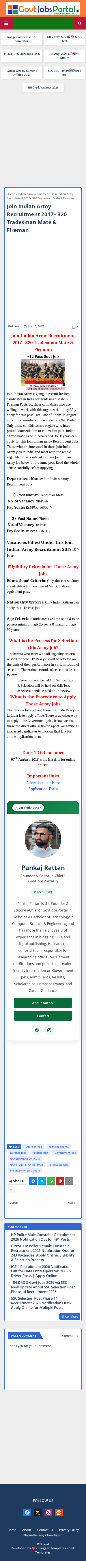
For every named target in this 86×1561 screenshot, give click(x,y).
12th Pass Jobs (33, 1147)
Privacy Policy (69, 1530)
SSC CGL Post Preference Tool (64, 73)
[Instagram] (49, 1030)
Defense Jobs (18, 1153)
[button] (80, 23)
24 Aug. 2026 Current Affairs (64, 56)
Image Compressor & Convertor (21, 39)
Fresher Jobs (40, 1153)
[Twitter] (42, 1181)
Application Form (43, 788)
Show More (70, 1316)
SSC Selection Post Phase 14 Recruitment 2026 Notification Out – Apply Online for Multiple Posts (41, 1303)
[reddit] (59, 1512)
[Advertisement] (43, 139)
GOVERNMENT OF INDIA (25, 1159)
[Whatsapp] (51, 1181)
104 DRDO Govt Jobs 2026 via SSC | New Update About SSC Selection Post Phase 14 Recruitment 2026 (43, 1287)
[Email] (69, 1181)
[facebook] (27, 1512)
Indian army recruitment (33, 194)
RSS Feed (43, 1544)
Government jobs (65, 1153)
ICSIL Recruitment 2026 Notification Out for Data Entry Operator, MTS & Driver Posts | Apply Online (41, 1271)
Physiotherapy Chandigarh (43, 1535)
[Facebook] (37, 1030)
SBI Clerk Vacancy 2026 (43, 87)
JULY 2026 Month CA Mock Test (64, 39)
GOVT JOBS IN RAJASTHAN (26, 1164)
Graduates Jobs (58, 1164)
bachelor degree (59, 1147)
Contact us (45, 1530)
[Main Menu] (6, 23)
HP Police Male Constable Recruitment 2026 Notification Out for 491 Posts (43, 1237)
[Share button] (11, 1189)
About (26, 1530)
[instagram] (48, 1512)
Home (11, 194)
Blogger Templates (52, 1548)
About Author (43, 1003)
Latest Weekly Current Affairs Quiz (22, 73)
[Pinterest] (60, 1181)
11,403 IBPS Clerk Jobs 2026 (22, 54)
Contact (43, 1016)
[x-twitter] (37, 1512)
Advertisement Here (43, 782)
